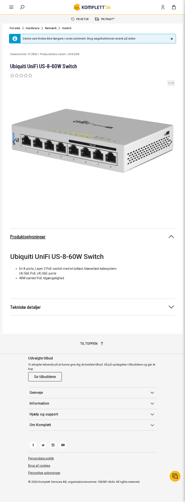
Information (39, 403)
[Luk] (171, 38)
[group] (92, 141)
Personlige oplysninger (44, 473)
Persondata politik (41, 458)
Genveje (36, 392)
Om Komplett (40, 425)
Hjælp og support (44, 414)
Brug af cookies (39, 465)
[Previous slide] (14, 142)
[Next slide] (171, 142)
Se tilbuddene (45, 377)
